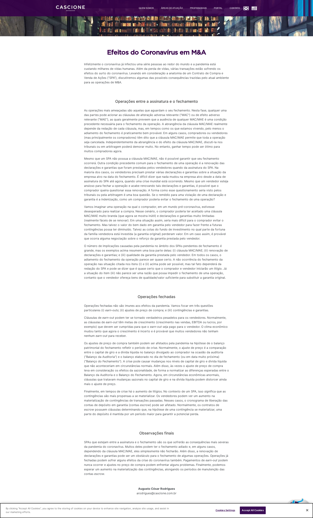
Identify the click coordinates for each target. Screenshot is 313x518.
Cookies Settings (225, 510)
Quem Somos (146, 8)
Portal (218, 8)
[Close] (307, 510)
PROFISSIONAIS (198, 8)
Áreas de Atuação (172, 8)
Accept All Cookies (253, 510)
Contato (235, 8)
